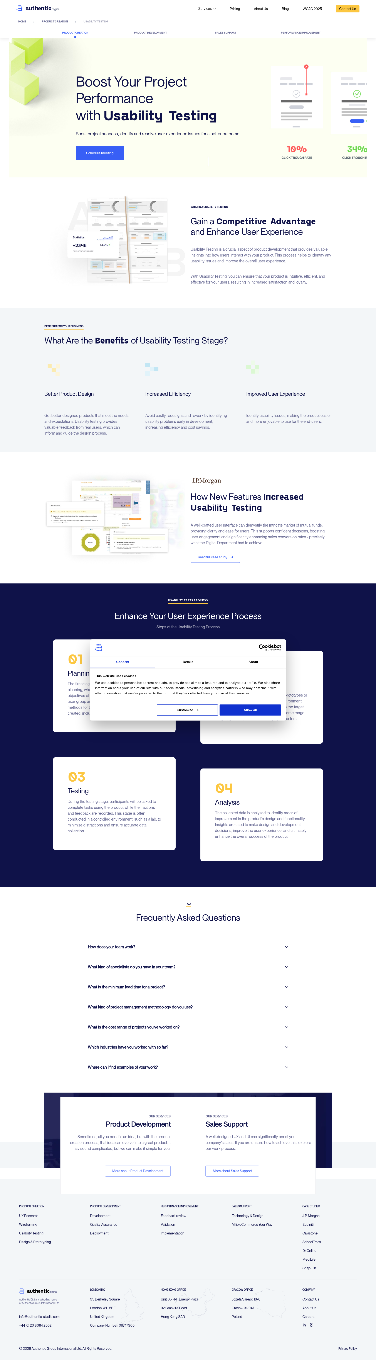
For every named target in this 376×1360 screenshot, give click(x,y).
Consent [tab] (122, 662)
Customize (185, 710)
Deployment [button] (99, 1233)
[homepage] (38, 8)
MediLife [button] (309, 1259)
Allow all (250, 710)
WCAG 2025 (312, 9)
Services (205, 8)
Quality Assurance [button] (103, 1224)
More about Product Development (137, 1171)
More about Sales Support (232, 1171)
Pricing (235, 9)
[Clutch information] (311, 1325)
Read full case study (213, 557)
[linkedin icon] (304, 1325)
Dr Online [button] (309, 1251)
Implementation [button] (172, 1233)
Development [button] (100, 1216)
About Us (261, 9)
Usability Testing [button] (31, 1233)
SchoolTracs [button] (311, 1242)
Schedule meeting (100, 153)
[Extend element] (286, 947)
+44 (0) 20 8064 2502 (35, 1325)
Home (22, 21)
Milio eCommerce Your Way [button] (252, 1224)
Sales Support (225, 32)
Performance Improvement (301, 32)
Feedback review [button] (173, 1216)
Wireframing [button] (28, 1224)
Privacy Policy (347, 1348)
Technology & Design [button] (248, 1216)
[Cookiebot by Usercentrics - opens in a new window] (262, 647)
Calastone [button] (310, 1233)
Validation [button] (168, 1224)
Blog (285, 9)
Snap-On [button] (309, 1268)
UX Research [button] (29, 1216)
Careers (308, 1317)
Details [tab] (188, 662)
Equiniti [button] (308, 1224)
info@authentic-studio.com (39, 1317)
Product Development (150, 32)
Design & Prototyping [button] (35, 1242)
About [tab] (253, 662)
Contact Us (347, 9)
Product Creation (55, 21)
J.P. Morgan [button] (311, 1216)
